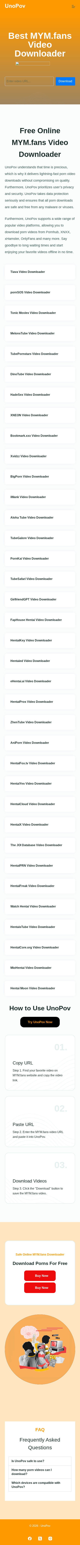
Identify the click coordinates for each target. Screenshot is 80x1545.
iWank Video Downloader (28, 497)
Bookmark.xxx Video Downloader (34, 435)
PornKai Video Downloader (29, 558)
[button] (40, 1461)
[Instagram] (50, 1538)
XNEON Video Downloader (29, 415)
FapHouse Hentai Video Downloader (36, 619)
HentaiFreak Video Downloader (32, 886)
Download (65, 81)
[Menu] (73, 6)
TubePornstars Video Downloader (34, 353)
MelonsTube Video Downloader (32, 333)
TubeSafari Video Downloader (31, 578)
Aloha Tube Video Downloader (31, 517)
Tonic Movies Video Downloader (33, 312)
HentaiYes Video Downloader (31, 783)
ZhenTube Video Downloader (31, 722)
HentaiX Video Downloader (29, 824)
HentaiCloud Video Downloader (32, 804)
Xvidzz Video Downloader (28, 456)
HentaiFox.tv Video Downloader (32, 763)
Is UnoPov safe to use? (28, 1461)
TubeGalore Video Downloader (32, 538)
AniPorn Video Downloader (29, 742)
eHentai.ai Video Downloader (30, 681)
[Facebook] (30, 1538)
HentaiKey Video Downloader (31, 640)
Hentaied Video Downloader (30, 660)
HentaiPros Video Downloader (31, 701)
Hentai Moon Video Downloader (32, 988)
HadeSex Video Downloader (30, 394)
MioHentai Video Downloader (30, 967)
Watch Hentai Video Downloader (33, 906)
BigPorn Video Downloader (29, 476)
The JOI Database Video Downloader (36, 845)
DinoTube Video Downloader (30, 374)
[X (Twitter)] (40, 1538)
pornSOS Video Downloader (30, 292)
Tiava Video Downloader (27, 271)
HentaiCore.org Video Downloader (34, 947)
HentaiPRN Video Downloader (31, 865)
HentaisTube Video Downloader (32, 927)
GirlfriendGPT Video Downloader (33, 599)
